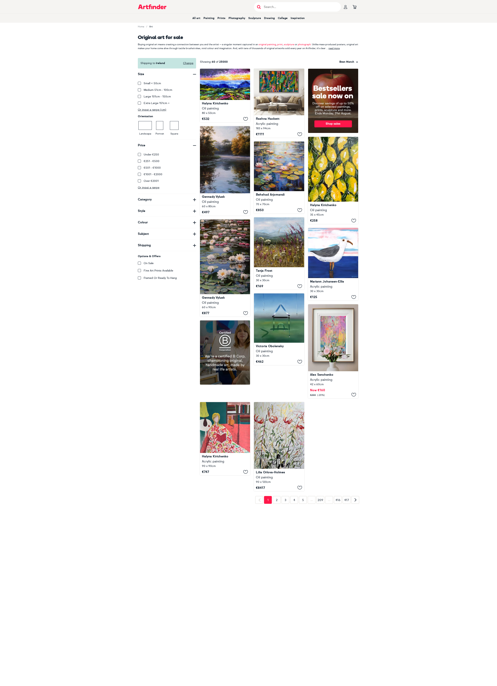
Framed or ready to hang (160, 278)
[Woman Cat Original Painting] (225, 438)
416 (337, 561)
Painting (208, 18)
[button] (348, 61)
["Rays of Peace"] (225, 171)
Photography (237, 18)
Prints (221, 18)
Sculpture (254, 18)
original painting (267, 44)
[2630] (333, 351)
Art (151, 26)
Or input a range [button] (148, 187)
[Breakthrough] (279, 103)
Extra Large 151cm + (157, 103)
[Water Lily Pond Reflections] (279, 177)
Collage (283, 18)
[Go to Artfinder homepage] (152, 7)
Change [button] (188, 63)
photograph (304, 44)
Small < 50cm (152, 83)
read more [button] (334, 48)
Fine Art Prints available (158, 270)
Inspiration (298, 18)
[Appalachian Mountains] (225, 95)
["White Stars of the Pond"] (225, 268)
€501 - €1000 (152, 167)
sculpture (289, 44)
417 (346, 561)
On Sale (149, 263)
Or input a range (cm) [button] (152, 109)
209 (320, 561)
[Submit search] (259, 7)
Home (141, 26)
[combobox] (348, 61)
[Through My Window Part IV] (279, 329)
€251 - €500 (151, 161)
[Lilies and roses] (279, 446)
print (280, 44)
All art (196, 18)
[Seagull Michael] (333, 264)
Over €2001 (151, 181)
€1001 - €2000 (153, 174)
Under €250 (151, 154)
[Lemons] (333, 180)
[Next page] (355, 561)
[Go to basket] (354, 7)
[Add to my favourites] (245, 118)
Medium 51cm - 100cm (158, 90)
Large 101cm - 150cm (157, 96)
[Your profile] (345, 7)
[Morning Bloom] (279, 253)
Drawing (269, 18)
